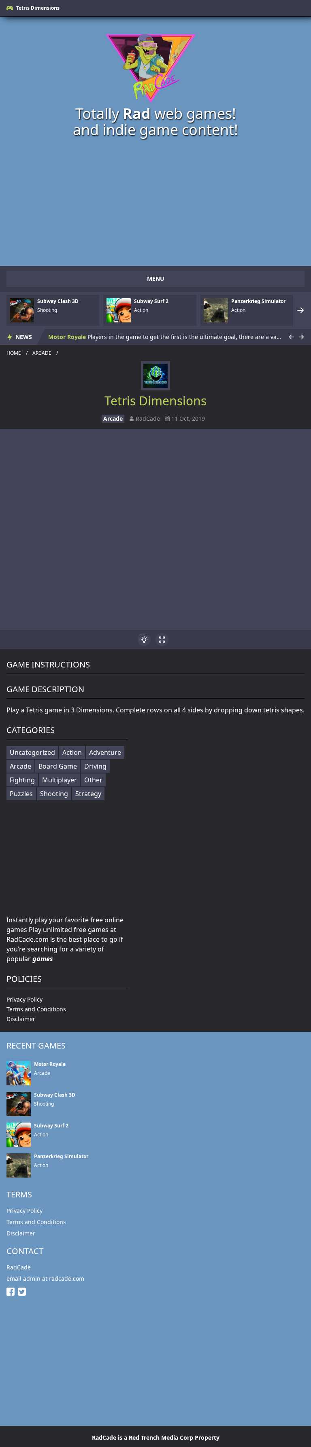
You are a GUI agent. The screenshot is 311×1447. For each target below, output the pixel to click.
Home (13, 353)
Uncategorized (32, 752)
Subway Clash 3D (58, 301)
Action (72, 752)
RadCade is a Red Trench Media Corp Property (155, 1437)
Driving (95, 766)
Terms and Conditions (36, 1009)
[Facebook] (12, 1292)
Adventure (105, 752)
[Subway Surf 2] (119, 310)
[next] (300, 310)
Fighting (22, 779)
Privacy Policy (24, 999)
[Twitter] (23, 1292)
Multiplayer (59, 779)
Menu (155, 278)
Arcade (41, 353)
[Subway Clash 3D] (22, 310)
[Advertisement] (155, 201)
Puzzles (21, 793)
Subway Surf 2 (151, 301)
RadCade (18, 1267)
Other (93, 779)
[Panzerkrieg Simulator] (216, 310)
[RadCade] (155, 65)
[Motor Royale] (18, 1073)
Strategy (88, 793)
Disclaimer (20, 1019)
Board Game (57, 766)
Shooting (54, 793)
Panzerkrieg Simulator (258, 301)
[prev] (291, 337)
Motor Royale (67, 337)
